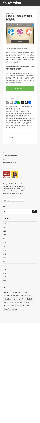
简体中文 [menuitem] (6, 200)
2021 (4, 242)
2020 (4, 246)
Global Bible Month (17, 193)
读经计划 (14, 309)
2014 (4, 269)
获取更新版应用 (20, 88)
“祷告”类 (23, 295)
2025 (4, 227)
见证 (17, 306)
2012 (4, 277)
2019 (4, 250)
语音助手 (6, 309)
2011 (4, 281)
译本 (22, 306)
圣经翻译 (29, 299)
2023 (4, 235)
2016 (4, 262)
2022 (4, 239)
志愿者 (6, 302)
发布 (15, 299)
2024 (4, 231)
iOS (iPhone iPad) (16, 292)
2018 (4, 254)
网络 (12, 306)
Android (6, 292)
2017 (4, 258)
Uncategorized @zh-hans (11, 295)
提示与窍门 (18, 302)
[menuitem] (22, 106)
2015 (4, 265)
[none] (13, 200)
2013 (4, 273)
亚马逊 (30, 295)
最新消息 (26, 302)
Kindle (25, 292)
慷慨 (11, 302)
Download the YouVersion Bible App (13, 186)
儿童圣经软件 (11, 137)
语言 (28, 306)
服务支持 (6, 306)
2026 (4, 223)
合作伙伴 (21, 299)
